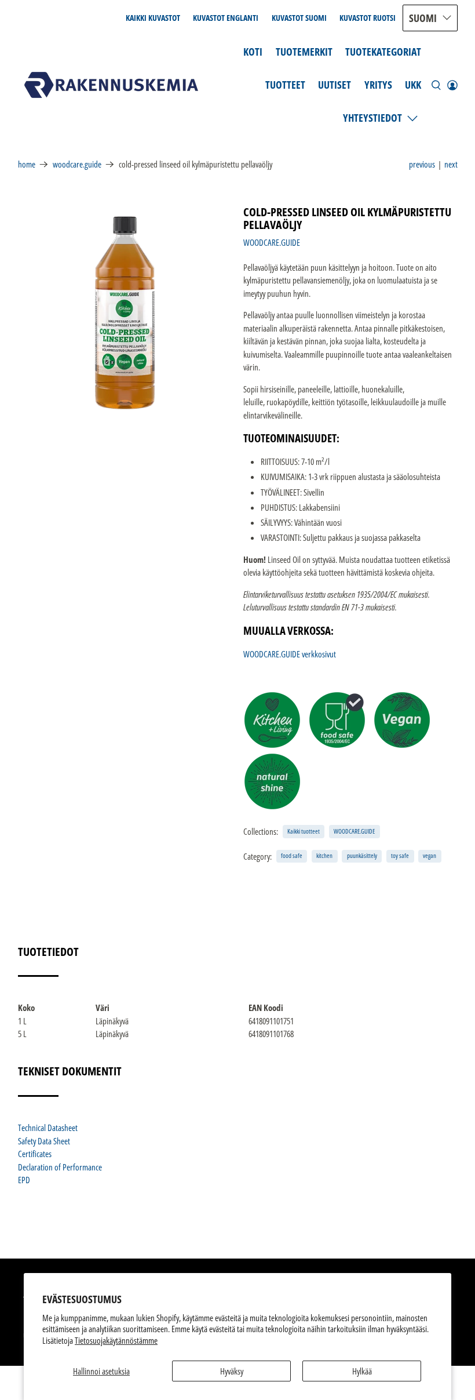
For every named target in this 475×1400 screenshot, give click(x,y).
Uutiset (334, 85)
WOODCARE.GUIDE (77, 164)
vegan (429, 855)
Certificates (35, 1153)
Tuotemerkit (304, 52)
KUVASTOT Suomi (299, 17)
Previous (422, 164)
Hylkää (362, 1371)
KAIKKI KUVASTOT (153, 17)
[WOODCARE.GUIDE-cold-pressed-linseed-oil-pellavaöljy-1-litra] (125, 313)
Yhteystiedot (372, 118)
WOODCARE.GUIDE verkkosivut (289, 654)
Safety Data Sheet (44, 1141)
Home (26, 164)
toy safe (400, 855)
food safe (291, 855)
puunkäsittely (362, 855)
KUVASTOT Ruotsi (367, 17)
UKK (413, 85)
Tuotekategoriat (383, 52)
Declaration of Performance (60, 1167)
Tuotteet (285, 85)
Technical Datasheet (48, 1127)
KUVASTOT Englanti (225, 17)
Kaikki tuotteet (303, 831)
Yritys (378, 85)
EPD (24, 1180)
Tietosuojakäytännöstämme (116, 1340)
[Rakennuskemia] (111, 85)
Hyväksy (231, 1371)
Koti (252, 52)
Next (451, 164)
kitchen (324, 855)
